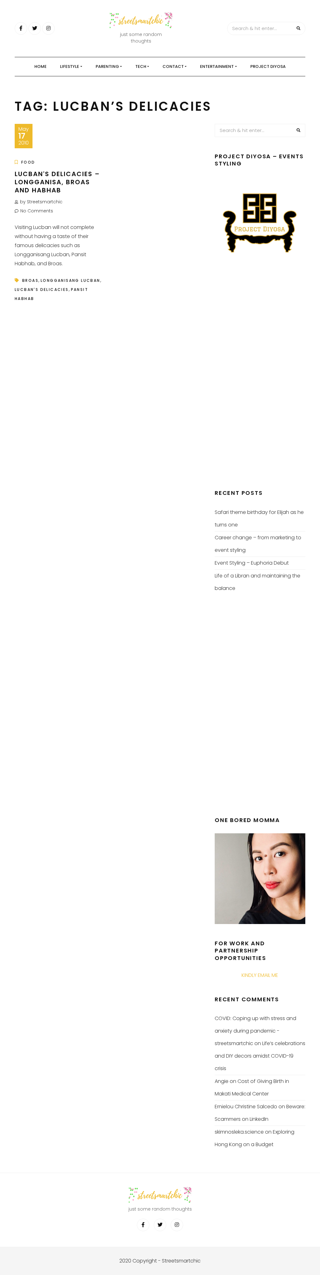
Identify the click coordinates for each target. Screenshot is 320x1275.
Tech (140, 66)
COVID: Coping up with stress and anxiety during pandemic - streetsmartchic (255, 1031)
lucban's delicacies (42, 289)
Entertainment (217, 66)
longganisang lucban (70, 280)
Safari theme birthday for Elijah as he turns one (259, 518)
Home (40, 66)
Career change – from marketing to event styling (258, 544)
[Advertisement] (261, 376)
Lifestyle (69, 66)
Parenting (107, 66)
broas (30, 280)
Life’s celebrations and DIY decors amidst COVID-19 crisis (260, 1056)
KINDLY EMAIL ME (260, 975)
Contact (173, 66)
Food (28, 162)
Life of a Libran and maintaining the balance (257, 582)
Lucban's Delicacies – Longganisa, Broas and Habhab (57, 182)
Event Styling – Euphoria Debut (252, 562)
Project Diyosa (268, 66)
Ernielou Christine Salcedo (246, 1106)
